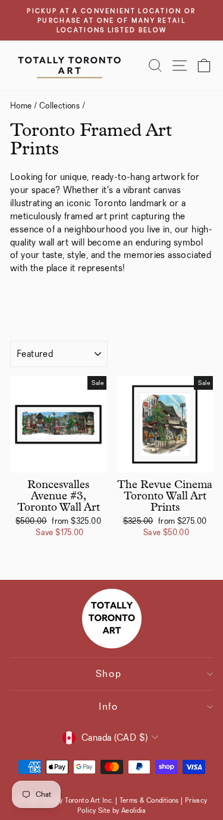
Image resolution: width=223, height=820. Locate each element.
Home (21, 105)
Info (108, 706)
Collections (59, 105)
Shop (109, 673)
